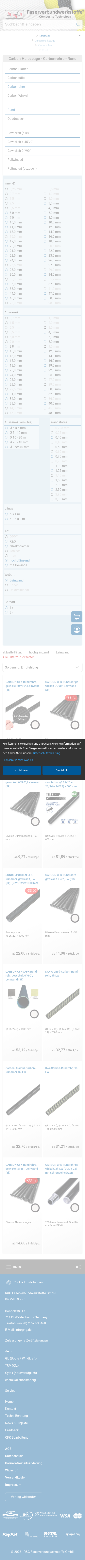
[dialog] (42, 780)
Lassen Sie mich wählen (18, 760)
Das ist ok (62, 770)
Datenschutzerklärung (46, 753)
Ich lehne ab (22, 770)
